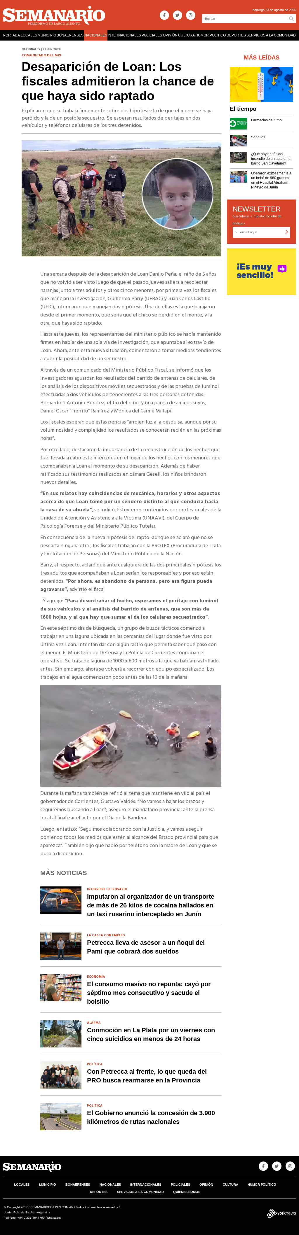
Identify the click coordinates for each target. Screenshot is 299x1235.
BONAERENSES (70, 35)
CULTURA (186, 35)
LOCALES (29, 35)
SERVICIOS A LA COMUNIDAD (271, 35)
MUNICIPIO (47, 35)
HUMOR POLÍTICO (210, 35)
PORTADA (11, 35)
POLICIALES (152, 35)
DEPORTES (236, 35)
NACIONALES (95, 35)
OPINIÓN (170, 35)
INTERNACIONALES (124, 35)
